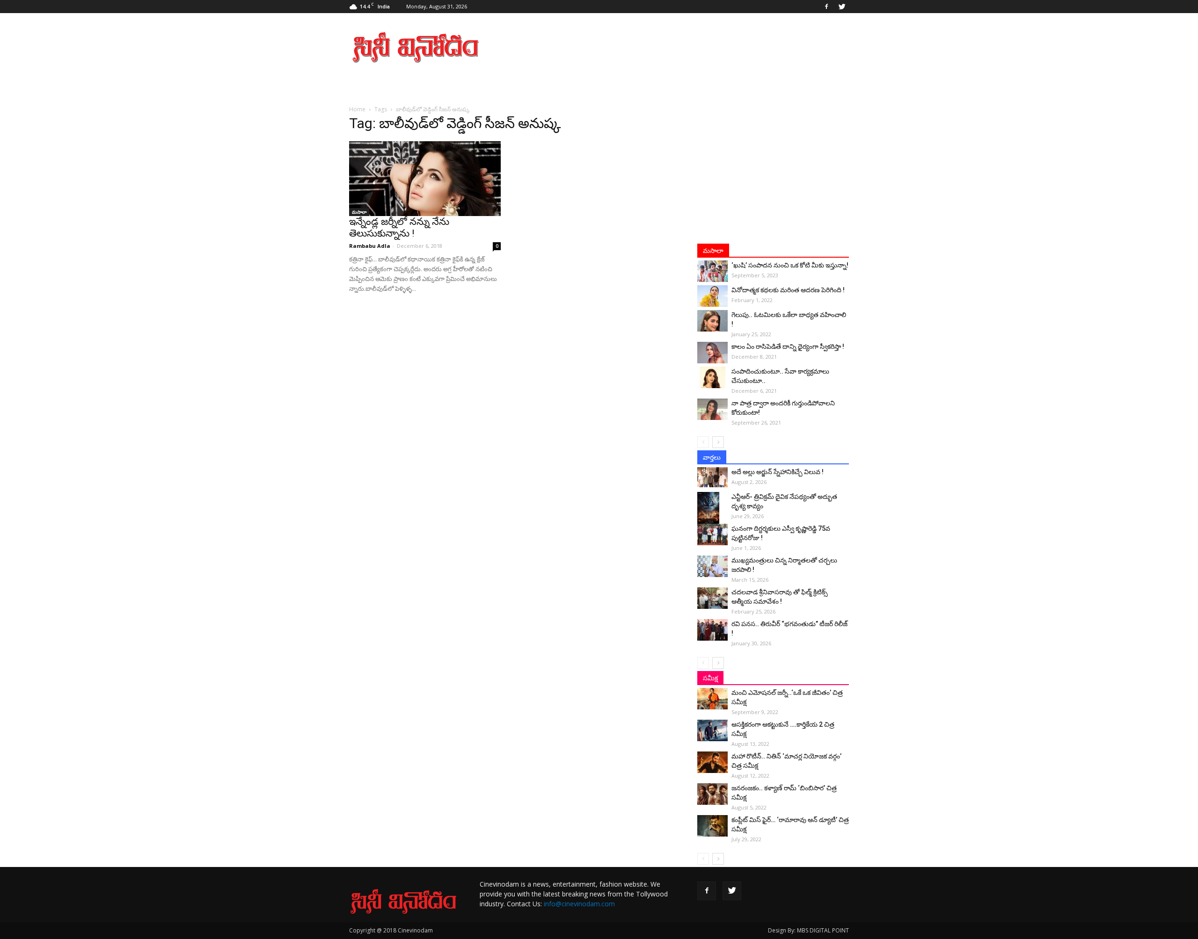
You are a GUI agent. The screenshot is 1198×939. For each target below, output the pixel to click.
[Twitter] (842, 6)
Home (357, 109)
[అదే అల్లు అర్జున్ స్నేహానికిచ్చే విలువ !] (712, 477)
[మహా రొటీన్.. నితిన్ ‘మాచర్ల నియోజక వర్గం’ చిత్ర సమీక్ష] (712, 762)
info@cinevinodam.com (579, 903)
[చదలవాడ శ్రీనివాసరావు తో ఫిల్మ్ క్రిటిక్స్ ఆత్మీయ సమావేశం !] (712, 598)
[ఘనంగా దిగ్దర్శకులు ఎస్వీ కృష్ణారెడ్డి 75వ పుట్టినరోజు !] (712, 534)
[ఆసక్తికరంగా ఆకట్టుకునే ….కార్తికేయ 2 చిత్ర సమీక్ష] (712, 730)
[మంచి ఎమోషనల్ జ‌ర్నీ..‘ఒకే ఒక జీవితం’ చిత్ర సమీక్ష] (712, 698)
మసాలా (359, 212)
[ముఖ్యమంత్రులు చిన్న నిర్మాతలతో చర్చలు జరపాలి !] (712, 566)
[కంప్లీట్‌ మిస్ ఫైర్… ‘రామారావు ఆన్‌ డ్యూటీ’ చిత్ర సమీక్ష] (712, 826)
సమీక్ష (710, 678)
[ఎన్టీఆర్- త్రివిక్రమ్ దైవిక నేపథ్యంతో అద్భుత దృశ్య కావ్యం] (712, 508)
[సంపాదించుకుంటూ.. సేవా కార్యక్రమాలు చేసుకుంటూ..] (712, 377)
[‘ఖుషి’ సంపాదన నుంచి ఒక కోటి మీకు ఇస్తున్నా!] (712, 271)
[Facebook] (826, 6)
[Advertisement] (678, 47)
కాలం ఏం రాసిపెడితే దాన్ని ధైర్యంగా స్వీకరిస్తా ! (787, 346)
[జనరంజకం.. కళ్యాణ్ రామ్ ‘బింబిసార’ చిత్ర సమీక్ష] (712, 794)
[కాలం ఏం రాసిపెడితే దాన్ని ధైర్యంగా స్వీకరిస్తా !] (712, 352)
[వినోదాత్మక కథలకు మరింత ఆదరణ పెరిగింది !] (712, 296)
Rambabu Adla (369, 245)
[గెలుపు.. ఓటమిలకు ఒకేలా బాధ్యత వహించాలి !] (712, 321)
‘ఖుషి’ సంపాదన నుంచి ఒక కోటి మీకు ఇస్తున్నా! (789, 265)
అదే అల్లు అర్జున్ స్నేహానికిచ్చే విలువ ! (777, 472)
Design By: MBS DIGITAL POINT (808, 930)
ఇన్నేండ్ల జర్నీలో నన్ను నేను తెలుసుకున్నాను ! (399, 227)
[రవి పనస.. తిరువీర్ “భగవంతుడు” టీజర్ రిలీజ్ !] (712, 630)
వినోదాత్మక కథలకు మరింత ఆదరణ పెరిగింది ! (788, 290)
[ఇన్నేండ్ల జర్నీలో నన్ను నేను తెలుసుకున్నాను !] (425, 178)
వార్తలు (712, 457)
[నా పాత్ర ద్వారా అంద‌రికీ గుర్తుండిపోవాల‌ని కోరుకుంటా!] (712, 409)
